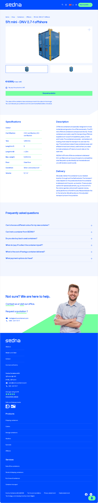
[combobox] (71, 5)
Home (7, 17)
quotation (21, 311)
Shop (13, 17)
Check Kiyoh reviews (12, 396)
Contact (10, 304)
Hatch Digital (31, 496)
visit (22, 304)
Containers (20, 17)
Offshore (28, 17)
